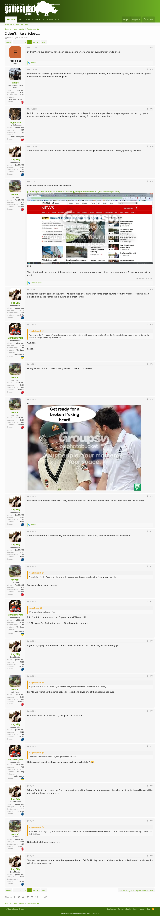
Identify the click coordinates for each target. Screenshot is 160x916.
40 (34, 42)
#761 (151, 47)
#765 (151, 181)
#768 (151, 364)
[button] (32, 19)
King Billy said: (35, 331)
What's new (24, 19)
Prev (9, 42)
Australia (21, 172)
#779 (151, 821)
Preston (21, 207)
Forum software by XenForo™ (80, 913)
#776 (151, 711)
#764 (151, 146)
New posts (9, 24)
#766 (151, 289)
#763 (151, 109)
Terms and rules (125, 909)
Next (43, 42)
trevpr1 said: (34, 608)
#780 (151, 856)
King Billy (15, 159)
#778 (151, 786)
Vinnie (15, 82)
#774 (151, 641)
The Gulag (20, 350)
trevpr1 (10, 37)
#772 (151, 566)
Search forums (22, 24)
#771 (151, 531)
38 (25, 42)
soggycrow (15, 122)
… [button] (17, 42)
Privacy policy (139, 909)
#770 (151, 496)
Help (148, 909)
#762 (151, 69)
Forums (11, 19)
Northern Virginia (17, 137)
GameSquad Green (16, 909)
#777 (151, 746)
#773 (151, 601)
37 (21, 42)
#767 (151, 324)
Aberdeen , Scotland (16, 99)
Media (38, 19)
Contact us (111, 909)
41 (38, 42)
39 (29, 42)
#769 (151, 399)
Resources (51, 19)
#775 (151, 676)
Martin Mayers (15, 337)
